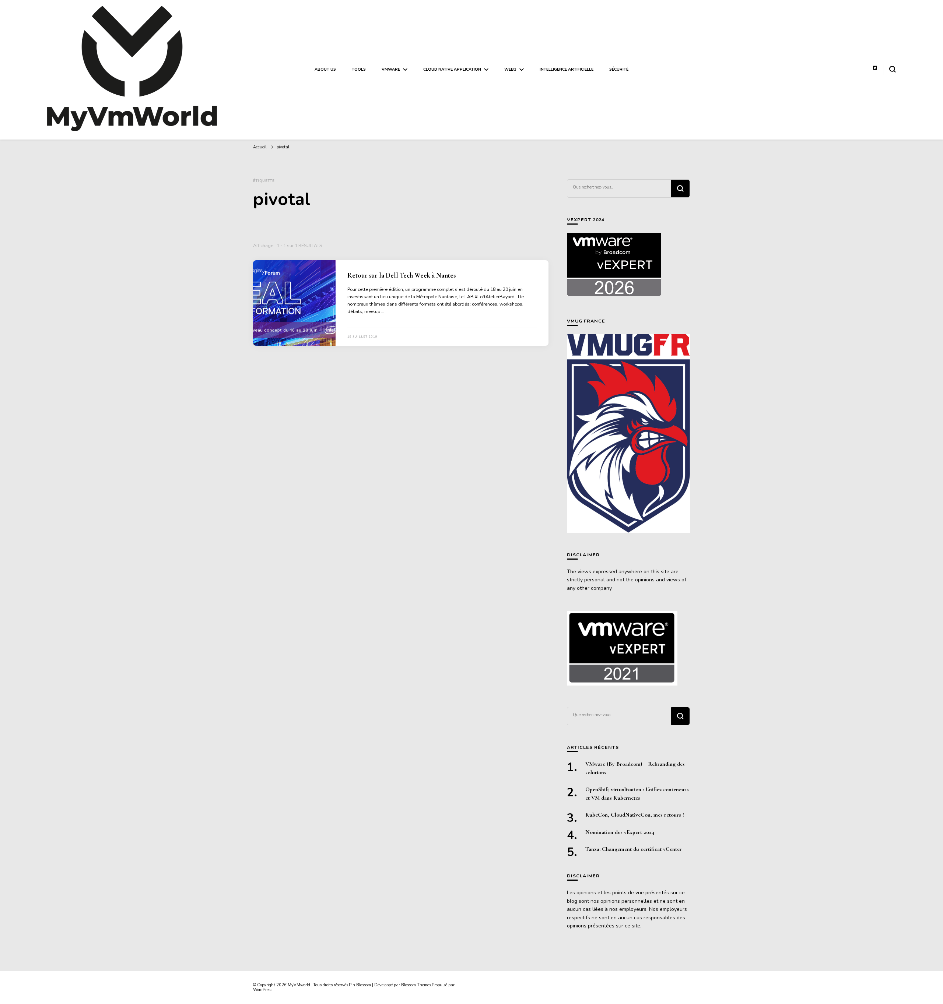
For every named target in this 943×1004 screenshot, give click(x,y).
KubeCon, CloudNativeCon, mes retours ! (634, 814)
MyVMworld (299, 985)
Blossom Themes (416, 985)
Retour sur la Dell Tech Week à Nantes (401, 275)
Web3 (510, 69)
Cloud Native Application (452, 69)
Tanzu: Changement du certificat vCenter (633, 849)
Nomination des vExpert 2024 (619, 832)
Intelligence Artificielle (566, 69)
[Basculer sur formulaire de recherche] (892, 69)
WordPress (262, 990)
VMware (391, 69)
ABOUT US (325, 69)
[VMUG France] (628, 433)
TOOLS (359, 69)
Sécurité (618, 69)
